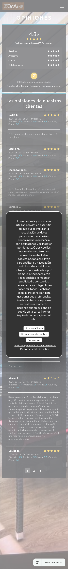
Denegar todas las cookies (34, 334)
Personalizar (34, 340)
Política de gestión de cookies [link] (34, 349)
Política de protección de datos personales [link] (35, 345)
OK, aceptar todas (34, 328)
